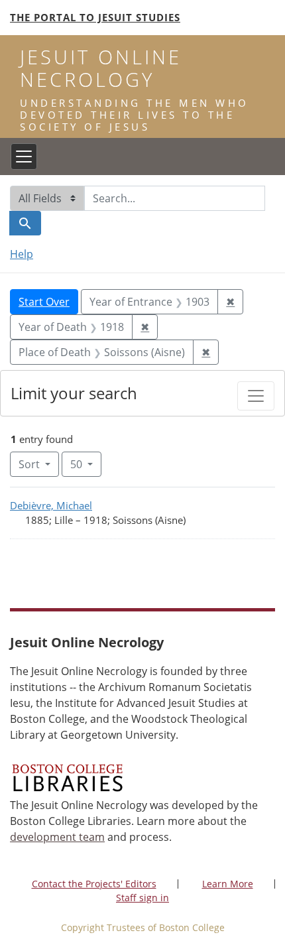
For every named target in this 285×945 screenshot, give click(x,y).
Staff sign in (142, 897)
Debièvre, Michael (51, 505)
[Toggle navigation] (24, 156)
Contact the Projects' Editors (94, 883)
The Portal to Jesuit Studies (95, 17)
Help (21, 254)
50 (85, 464)
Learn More (227, 883)
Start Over (44, 301)
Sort (29, 464)
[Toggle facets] (255, 395)
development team (57, 837)
